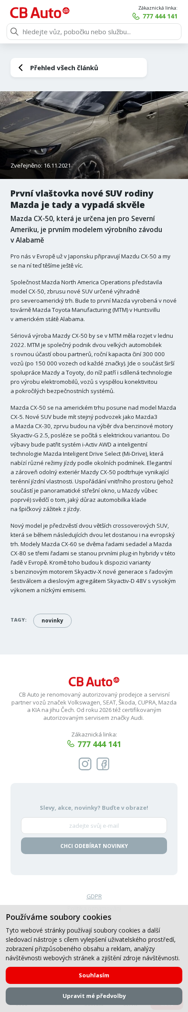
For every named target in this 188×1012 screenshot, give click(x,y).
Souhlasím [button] (94, 975)
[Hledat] (14, 32)
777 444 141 (160, 16)
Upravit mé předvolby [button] (94, 996)
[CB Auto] (40, 13)
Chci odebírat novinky (94, 846)
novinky (52, 620)
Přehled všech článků (64, 67)
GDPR (94, 896)
